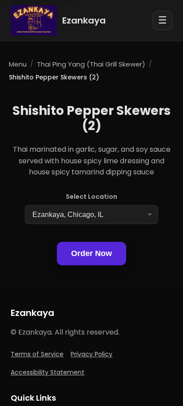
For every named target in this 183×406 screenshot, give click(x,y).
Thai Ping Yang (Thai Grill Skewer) (91, 64)
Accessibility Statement (47, 372)
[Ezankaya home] (34, 20)
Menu (18, 64)
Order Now (91, 253)
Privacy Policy (91, 354)
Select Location (91, 196)
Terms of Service (37, 354)
